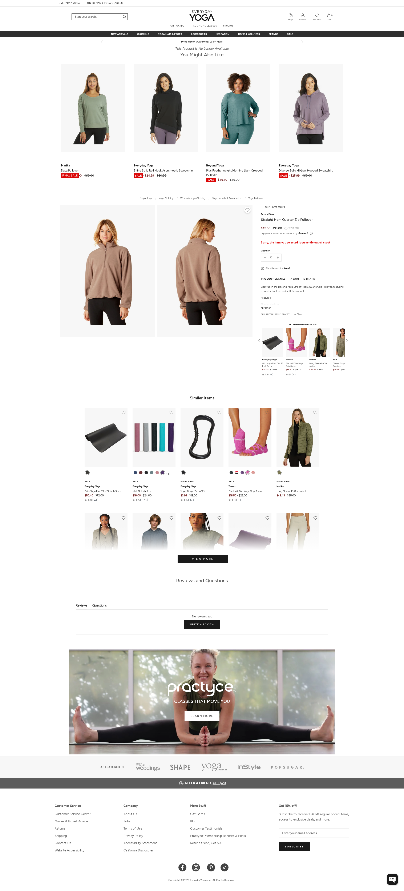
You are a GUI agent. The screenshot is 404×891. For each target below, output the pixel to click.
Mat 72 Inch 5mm (142, 489)
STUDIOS (228, 25)
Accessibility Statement (140, 843)
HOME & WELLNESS (249, 34)
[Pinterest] (211, 867)
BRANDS (273, 34)
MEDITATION (222, 34)
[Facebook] (182, 867)
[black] (87, 472)
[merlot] (140, 472)
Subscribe (294, 846)
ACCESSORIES (199, 34)
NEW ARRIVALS (119, 34)
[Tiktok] (224, 867)
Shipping (61, 836)
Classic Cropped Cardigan (340, 364)
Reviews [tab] (81, 606)
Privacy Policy (133, 836)
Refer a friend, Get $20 (206, 843)
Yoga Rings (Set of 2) (193, 489)
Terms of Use (133, 828)
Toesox (289, 360)
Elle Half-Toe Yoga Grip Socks (294, 364)
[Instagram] (196, 867)
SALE (290, 34)
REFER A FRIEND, (205, 783)
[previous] (102, 41)
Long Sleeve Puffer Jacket (318, 364)
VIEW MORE (203, 558)
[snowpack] (231, 472)
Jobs (127, 821)
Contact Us (63, 843)
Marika (312, 360)
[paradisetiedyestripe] (247, 472)
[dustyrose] (157, 472)
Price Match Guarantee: (202, 41)
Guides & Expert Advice (71, 821)
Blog (193, 821)
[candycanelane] (236, 472)
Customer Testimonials (206, 828)
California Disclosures (139, 850)
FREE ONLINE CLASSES (204, 25)
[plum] (162, 472)
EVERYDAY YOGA (69, 3)
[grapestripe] (242, 472)
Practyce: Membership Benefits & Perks (218, 836)
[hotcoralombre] (253, 472)
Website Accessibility (69, 850)
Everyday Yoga (269, 360)
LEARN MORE (202, 716)
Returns (60, 828)
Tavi (335, 360)
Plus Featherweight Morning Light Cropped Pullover (234, 170)
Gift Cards (197, 814)
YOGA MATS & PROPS (170, 34)
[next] (302, 41)
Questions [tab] (99, 606)
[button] (267, 374)
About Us (130, 814)
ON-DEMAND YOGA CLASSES (105, 3)
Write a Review (205, 626)
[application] (392, 879)
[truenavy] (135, 472)
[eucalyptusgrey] (151, 472)
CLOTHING (143, 34)
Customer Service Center (72, 814)
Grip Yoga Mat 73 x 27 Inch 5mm (272, 364)
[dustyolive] (279, 472)
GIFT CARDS (177, 25)
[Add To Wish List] (247, 210)
